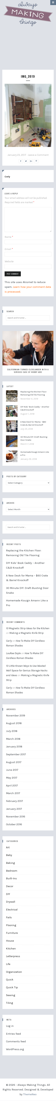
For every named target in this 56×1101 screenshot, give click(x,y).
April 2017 (12, 785)
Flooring (11, 925)
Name (9, 237)
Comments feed (16, 1041)
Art (8, 847)
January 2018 (14, 746)
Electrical (12, 909)
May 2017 (11, 777)
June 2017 (12, 769)
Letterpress (13, 956)
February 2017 (14, 801)
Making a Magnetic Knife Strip (26, 633)
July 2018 (11, 731)
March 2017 (13, 793)
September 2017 (16, 754)
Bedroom (11, 870)
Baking (10, 863)
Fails (9, 917)
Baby (9, 855)
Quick (9, 979)
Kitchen (11, 948)
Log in (10, 1026)
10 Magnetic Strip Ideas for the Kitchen (27, 628)
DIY (8, 894)
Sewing (10, 995)
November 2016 (15, 816)
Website (9, 261)
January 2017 (14, 808)
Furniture (12, 933)
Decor (9, 886)
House (10, 940)
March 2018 (13, 738)
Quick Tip (12, 987)
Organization (14, 971)
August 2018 (14, 723)
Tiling (9, 1002)
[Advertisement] (28, 51)
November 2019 (15, 715)
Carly (7, 176)
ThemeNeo (29, 1094)
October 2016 (14, 824)
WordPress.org (15, 1049)
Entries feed (13, 1033)
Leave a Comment (38, 154)
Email (9, 249)
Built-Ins (11, 878)
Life (8, 964)
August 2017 (13, 762)
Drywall (10, 901)
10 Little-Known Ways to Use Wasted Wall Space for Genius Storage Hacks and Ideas (26, 670)
